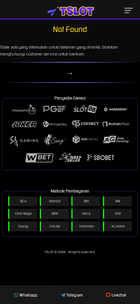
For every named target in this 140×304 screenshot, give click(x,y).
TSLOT (49, 252)
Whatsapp (28, 295)
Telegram (74, 295)
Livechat (119, 295)
